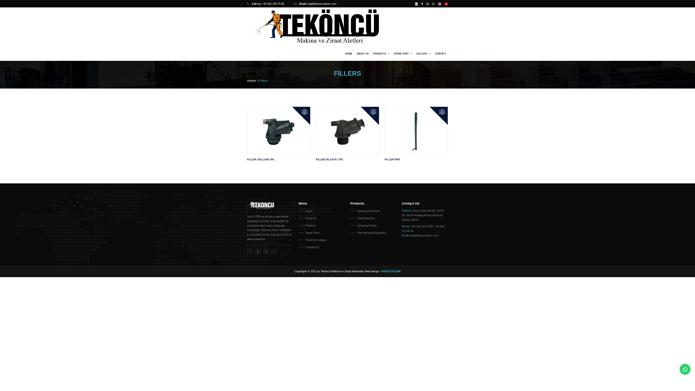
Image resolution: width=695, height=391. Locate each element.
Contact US (312, 247)
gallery (421, 53)
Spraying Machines (368, 211)
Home (251, 81)
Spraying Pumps (367, 225)
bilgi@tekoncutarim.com (322, 3)
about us (363, 53)
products (379, 53)
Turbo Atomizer (366, 218)
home (348, 53)
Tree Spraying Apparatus (371, 232)
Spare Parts (313, 232)
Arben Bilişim (390, 271)
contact (440, 53)
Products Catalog (316, 239)
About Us (311, 218)
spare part (401, 53)
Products (311, 225)
